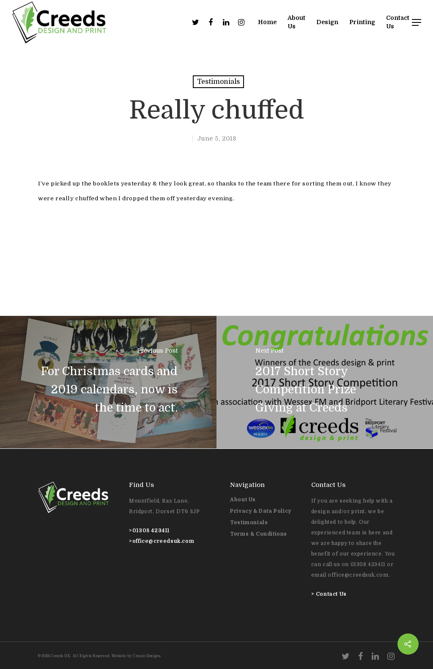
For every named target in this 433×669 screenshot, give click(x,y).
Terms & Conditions (258, 534)
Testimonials (218, 82)
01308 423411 (151, 531)
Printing (362, 22)
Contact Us (397, 22)
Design (327, 22)
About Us (296, 22)
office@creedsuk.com (163, 541)
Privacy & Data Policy (260, 511)
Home (267, 22)
